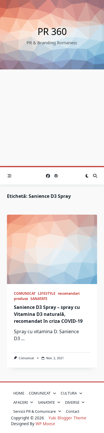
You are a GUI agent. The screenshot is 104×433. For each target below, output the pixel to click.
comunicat (26, 358)
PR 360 (52, 31)
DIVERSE (72, 402)
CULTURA (69, 393)
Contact (72, 411)
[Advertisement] (52, 117)
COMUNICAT (25, 293)
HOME (18, 393)
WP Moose (45, 423)
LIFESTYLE (46, 293)
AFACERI (20, 402)
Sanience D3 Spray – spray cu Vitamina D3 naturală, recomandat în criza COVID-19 (48, 314)
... (23, 338)
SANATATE (38, 298)
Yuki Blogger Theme (67, 418)
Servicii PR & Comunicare (34, 411)
